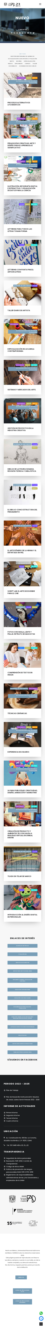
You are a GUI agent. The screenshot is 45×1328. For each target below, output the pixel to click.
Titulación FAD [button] (22, 954)
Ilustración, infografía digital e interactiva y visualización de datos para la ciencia (22, 188)
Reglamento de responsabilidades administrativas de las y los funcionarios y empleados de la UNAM (22, 1177)
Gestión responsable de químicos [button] (22, 56)
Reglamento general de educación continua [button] (22, 980)
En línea (34, 204)
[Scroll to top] (41, 1324)
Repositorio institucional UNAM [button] (22, 971)
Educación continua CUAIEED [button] (22, 998)
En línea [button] (19, 61)
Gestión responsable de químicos (25, 858)
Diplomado (21, 78)
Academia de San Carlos (22, 286)
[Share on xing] (30, 33)
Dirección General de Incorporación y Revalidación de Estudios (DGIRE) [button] (23, 1017)
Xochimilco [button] (13, 66)
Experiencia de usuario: (18, 752)
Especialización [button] (29, 61)
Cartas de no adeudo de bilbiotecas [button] (22, 1043)
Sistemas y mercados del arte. (22, 389)
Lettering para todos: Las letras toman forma (20, 230)
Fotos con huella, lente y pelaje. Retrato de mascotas (21, 633)
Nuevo (29, 78)
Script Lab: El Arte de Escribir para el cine (21, 592)
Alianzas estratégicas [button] (22, 945)
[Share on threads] (17, 33)
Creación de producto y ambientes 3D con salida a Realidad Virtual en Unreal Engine (20, 834)
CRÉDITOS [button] (21, 1277)
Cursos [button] (27, 63)
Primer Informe (12, 1112)
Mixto (35, 78)
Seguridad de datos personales (18, 1158)
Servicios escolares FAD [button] (22, 962)
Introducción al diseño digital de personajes (22, 915)
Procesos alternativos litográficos (19, 103)
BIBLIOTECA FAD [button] (22, 1035)
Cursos (21, 648)
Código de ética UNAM (15, 1166)
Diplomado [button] (19, 63)
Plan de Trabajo (12, 1090)
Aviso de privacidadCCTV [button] (22, 1291)
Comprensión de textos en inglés (20, 673)
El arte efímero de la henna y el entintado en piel (22, 551)
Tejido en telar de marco (19, 876)
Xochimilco (20, 607)
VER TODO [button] (22, 54)
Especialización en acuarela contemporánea (21, 350)
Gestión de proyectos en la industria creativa (20, 429)
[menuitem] (22, 53)
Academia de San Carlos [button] (27, 66)
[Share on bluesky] (28, 33)
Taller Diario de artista (19, 310)
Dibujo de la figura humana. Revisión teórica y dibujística (22, 470)
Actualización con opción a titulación (26, 82)
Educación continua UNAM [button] (22, 989)
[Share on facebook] (11, 33)
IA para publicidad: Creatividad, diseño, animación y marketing (22, 791)
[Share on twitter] (14, 33)
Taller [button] (35, 63)
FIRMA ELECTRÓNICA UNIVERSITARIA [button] (23, 1052)
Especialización (31, 324)
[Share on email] (33, 33)
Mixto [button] (12, 61)
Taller (21, 204)
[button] (40, 4)
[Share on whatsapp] (25, 33)
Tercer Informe (12, 1118)
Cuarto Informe (12, 1121)
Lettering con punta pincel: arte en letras (21, 270)
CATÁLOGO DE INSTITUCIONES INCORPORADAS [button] (22, 1027)
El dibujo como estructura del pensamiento (22, 510)
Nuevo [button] (10, 63)
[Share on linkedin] (22, 33)
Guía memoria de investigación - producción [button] (22, 1007)
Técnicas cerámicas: (17, 713)
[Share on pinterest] (20, 33)
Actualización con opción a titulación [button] (22, 59)
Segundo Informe (13, 1115)
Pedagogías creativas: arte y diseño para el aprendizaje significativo (22, 145)
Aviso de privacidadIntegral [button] (22, 1301)
